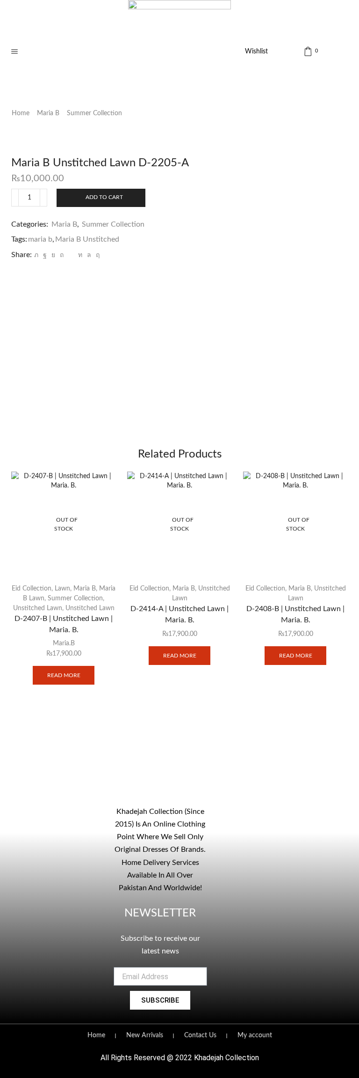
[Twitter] (36, 255)
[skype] (96, 255)
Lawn (62, 588)
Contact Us (200, 1035)
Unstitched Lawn (37, 608)
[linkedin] (80, 255)
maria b (40, 239)
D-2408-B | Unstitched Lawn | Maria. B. (295, 614)
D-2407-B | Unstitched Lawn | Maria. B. (63, 624)
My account (254, 1035)
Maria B (48, 113)
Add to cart (104, 197)
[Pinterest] (61, 255)
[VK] (53, 255)
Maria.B (64, 643)
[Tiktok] (188, 770)
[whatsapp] (89, 255)
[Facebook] (45, 255)
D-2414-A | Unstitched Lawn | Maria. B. (179, 614)
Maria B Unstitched (87, 239)
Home (20, 113)
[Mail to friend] (71, 255)
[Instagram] (150, 770)
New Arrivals (144, 1035)
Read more (63, 675)
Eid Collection (31, 588)
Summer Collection (94, 113)
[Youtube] (169, 770)
